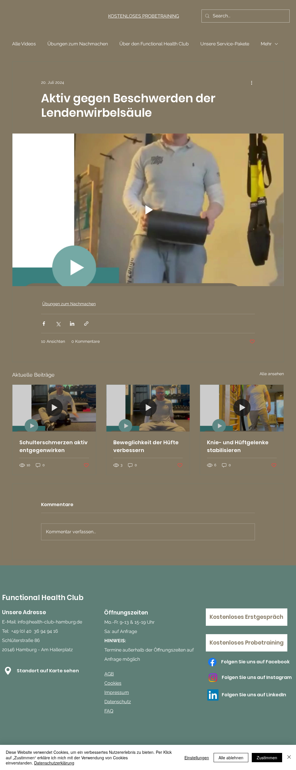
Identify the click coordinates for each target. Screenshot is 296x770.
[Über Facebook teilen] (44, 323)
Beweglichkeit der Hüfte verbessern (146, 446)
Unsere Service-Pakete (224, 44)
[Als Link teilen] (86, 323)
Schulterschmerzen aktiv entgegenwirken (53, 446)
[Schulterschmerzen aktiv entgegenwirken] (54, 408)
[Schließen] (289, 757)
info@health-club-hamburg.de (50, 622)
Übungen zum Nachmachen (77, 44)
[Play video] (148, 210)
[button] (8, 671)
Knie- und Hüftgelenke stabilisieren (238, 446)
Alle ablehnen (231, 757)
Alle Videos (24, 44)
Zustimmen (267, 757)
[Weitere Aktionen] (251, 82)
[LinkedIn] (213, 695)
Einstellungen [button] (196, 757)
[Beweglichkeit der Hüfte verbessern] (148, 408)
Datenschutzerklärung (54, 763)
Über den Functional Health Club (154, 44)
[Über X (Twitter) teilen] (58, 323)
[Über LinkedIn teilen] (72, 323)
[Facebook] (212, 662)
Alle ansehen (272, 373)
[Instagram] (213, 677)
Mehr (266, 44)
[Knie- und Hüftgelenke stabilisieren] (242, 408)
